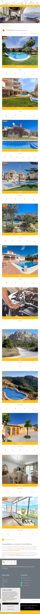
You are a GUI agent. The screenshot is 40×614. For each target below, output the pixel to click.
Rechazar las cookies (10, 609)
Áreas (3, 585)
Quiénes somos (5, 579)
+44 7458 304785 (25, 585)
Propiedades (4, 581)
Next (36, 50)
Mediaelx (36, 600)
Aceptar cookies (10, 603)
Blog (3, 583)
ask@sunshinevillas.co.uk (27, 580)
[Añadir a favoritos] (37, 37)
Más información (9, 600)
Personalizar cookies (10, 606)
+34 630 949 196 (25, 582)
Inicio (3, 25)
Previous (3, 50)
